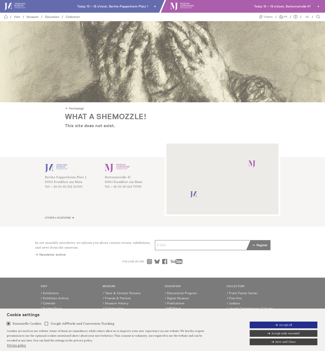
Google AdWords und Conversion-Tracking (82, 323)
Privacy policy (16, 345)
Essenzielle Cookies (27, 323)
